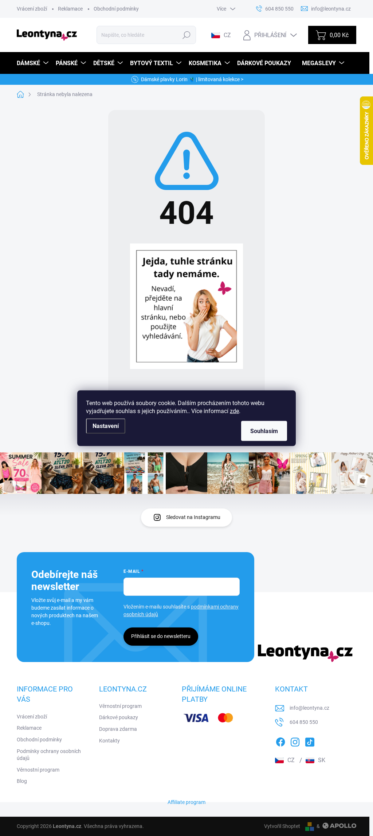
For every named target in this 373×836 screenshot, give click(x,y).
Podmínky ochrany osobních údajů (49, 754)
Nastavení (106, 425)
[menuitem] (33, 63)
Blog (22, 781)
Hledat (186, 35)
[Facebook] (280, 740)
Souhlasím (264, 430)
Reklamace (70, 9)
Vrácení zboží (32, 9)
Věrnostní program (38, 770)
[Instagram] (295, 740)
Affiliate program (186, 802)
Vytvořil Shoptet (282, 826)
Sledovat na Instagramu (193, 517)
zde (234, 410)
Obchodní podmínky (116, 9)
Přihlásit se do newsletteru (161, 636)
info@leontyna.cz (309, 708)
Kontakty (109, 741)
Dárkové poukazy (118, 717)
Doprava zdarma (118, 729)
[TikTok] (309, 740)
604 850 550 (304, 722)
